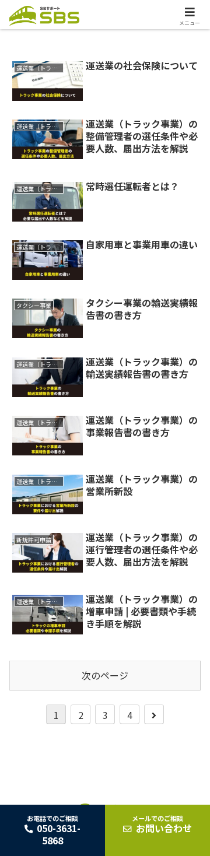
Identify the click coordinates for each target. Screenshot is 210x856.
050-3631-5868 (53, 830)
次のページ (105, 675)
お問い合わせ (162, 824)
